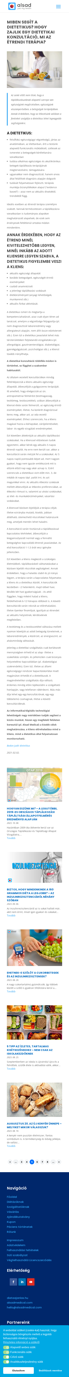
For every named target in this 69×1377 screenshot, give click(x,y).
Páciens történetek (20, 1227)
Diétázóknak (15, 1202)
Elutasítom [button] (18, 1370)
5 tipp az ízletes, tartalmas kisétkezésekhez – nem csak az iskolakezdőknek (30, 1050)
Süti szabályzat (17, 1255)
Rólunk (11, 1232)
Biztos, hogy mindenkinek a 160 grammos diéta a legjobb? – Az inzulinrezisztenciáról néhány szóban (30, 895)
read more (34, 838)
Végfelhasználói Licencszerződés (29, 1260)
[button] (6, 1347)
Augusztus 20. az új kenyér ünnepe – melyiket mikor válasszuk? (34, 1125)
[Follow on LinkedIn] (22, 1282)
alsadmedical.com (19, 1303)
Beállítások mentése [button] (50, 1370)
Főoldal (12, 1197)
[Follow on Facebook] (13, 1282)
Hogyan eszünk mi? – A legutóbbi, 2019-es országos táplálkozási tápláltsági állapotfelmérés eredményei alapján (32, 814)
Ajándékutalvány (18, 1217)
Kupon (11, 1222)
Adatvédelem (16, 1245)
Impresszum (15, 1240)
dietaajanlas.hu (17, 1298)
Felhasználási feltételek (23, 1250)
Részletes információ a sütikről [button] (21, 1342)
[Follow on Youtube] (30, 1282)
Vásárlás (13, 1212)
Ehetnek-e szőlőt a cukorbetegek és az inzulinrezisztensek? (33, 974)
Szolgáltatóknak (18, 1207)
